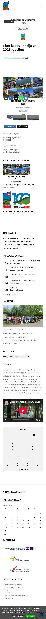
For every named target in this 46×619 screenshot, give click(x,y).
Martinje (29, 376)
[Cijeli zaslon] (40, 420)
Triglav (41, 376)
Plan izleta (9, 21)
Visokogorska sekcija (32, 393)
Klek (32, 370)
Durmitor (36, 376)
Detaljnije (29, 613)
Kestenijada (37, 370)
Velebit (33, 382)
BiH (34, 387)
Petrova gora (37, 390)
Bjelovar (39, 382)
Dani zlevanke (36, 373)
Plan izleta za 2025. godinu (14, 58)
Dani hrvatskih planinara (33, 384)
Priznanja (38, 387)
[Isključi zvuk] (37, 420)
